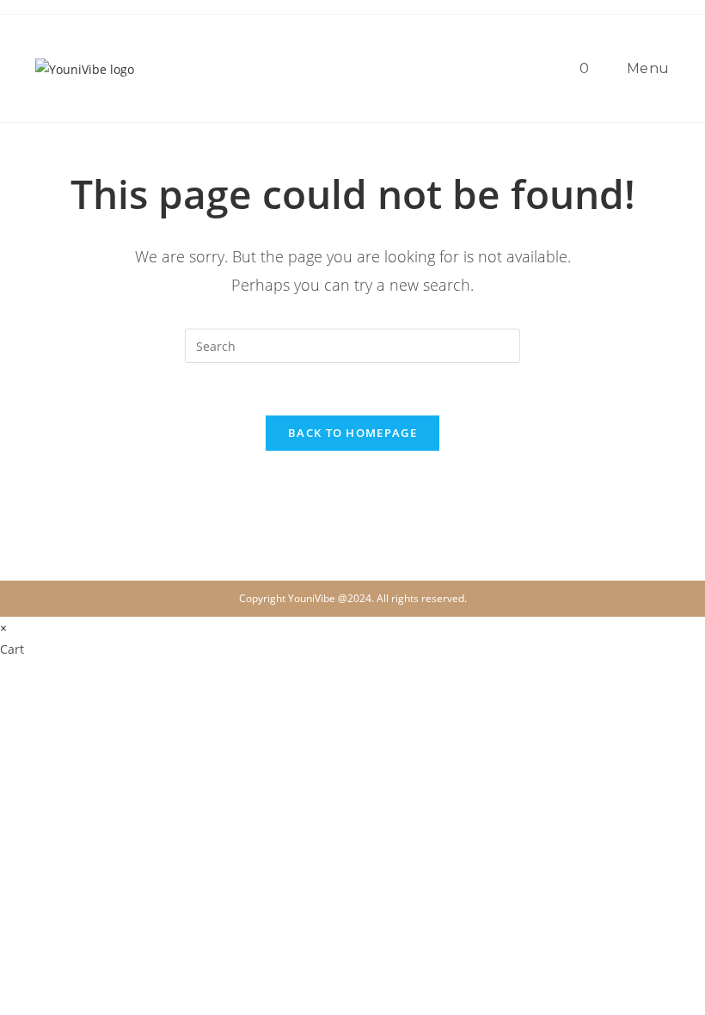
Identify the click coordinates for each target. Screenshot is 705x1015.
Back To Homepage (352, 432)
